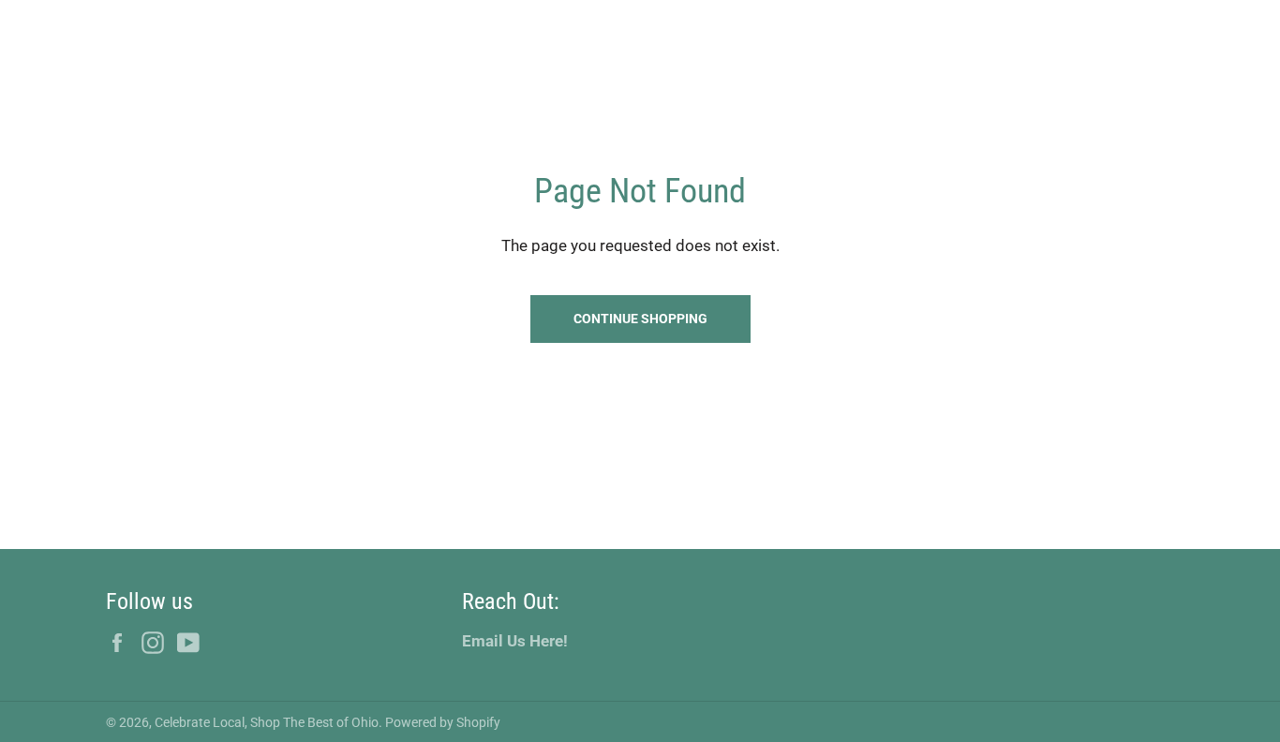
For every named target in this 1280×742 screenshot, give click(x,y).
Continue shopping (640, 318)
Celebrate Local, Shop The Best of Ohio (267, 722)
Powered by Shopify (442, 722)
